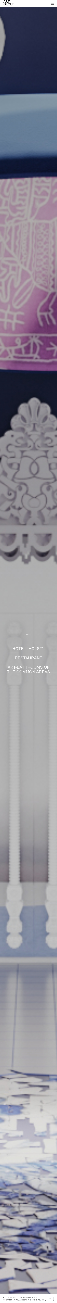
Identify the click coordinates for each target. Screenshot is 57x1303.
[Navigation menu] (52, 3)
